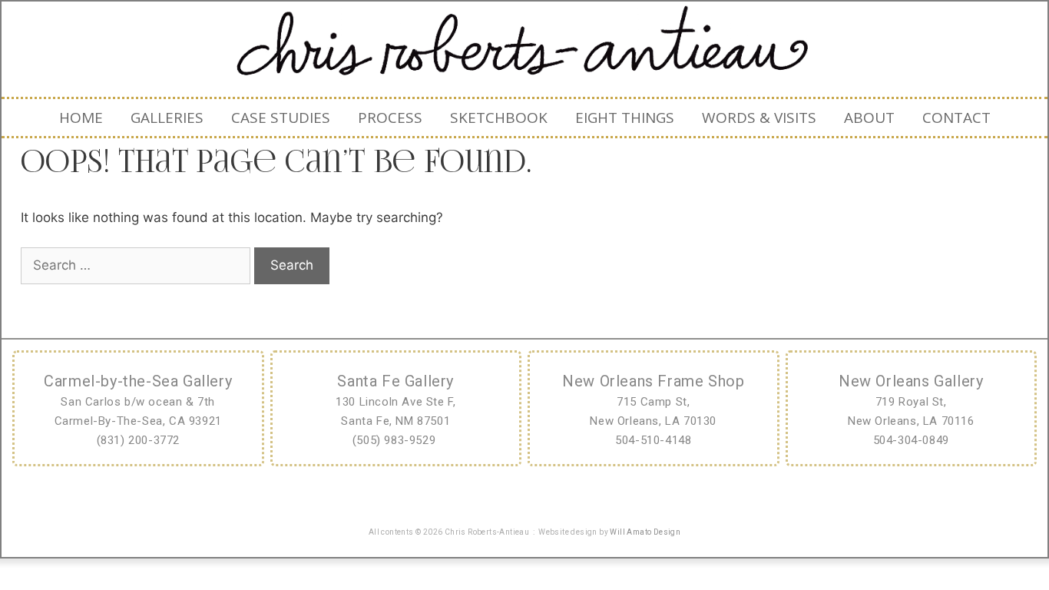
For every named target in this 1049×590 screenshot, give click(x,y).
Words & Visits (759, 118)
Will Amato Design (645, 532)
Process (390, 118)
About (869, 118)
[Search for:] (137, 265)
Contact (956, 118)
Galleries (167, 118)
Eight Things (624, 118)
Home (81, 118)
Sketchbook (499, 118)
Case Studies (280, 118)
